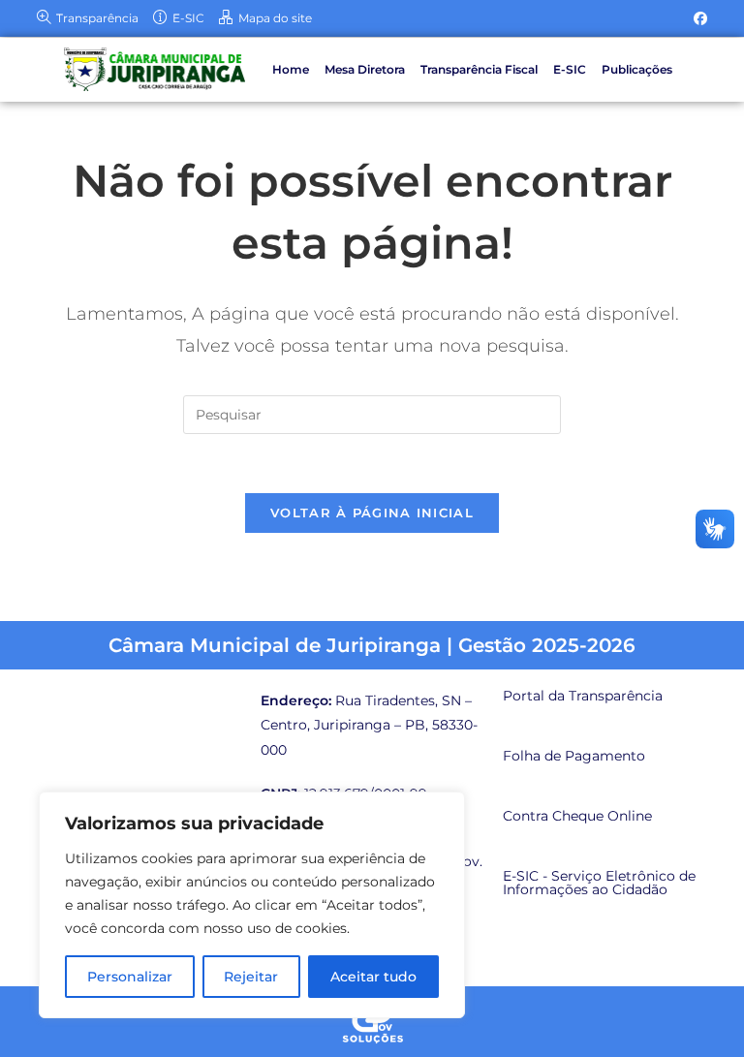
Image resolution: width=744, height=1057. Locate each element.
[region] (252, 905)
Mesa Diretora (365, 69)
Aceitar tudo (373, 976)
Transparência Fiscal (479, 69)
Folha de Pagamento (574, 755)
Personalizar (129, 976)
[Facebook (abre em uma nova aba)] (697, 18)
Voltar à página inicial (372, 512)
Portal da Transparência (583, 695)
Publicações (637, 69)
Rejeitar (251, 976)
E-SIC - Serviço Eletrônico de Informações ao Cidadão (599, 882)
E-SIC (569, 69)
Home (290, 69)
